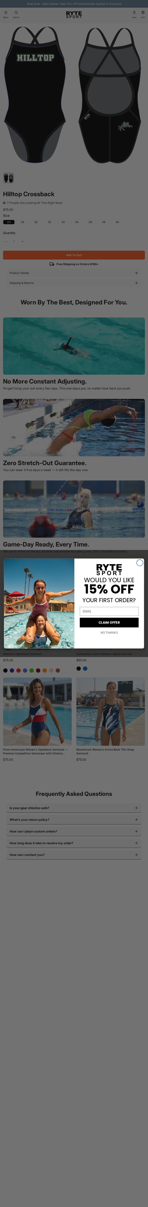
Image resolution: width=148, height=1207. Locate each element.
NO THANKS (109, 632)
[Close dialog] (140, 563)
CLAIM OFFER (109, 622)
